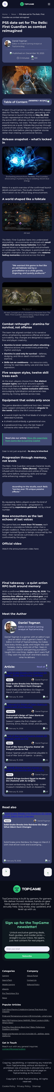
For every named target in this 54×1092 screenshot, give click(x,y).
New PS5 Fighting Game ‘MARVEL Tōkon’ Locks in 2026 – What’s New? (25, 1021)
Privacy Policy (24, 1086)
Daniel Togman (29, 622)
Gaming (5, 976)
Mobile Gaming (8, 984)
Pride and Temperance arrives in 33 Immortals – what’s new (27, 1016)
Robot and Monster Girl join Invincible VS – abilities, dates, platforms (26, 1035)
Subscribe (27, 956)
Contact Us (31, 980)
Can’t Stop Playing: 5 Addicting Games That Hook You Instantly (24, 1010)
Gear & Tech (7, 980)
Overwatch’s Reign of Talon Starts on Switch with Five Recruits (25, 716)
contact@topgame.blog (13, 1049)
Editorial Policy (33, 984)
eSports (5, 989)
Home (5, 14)
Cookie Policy (8, 1086)
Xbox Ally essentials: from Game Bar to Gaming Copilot (26, 439)
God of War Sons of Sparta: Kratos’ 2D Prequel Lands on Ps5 (25, 748)
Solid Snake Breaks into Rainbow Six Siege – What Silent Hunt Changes (24, 685)
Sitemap (36, 1086)
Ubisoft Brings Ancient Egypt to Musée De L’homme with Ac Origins (25, 779)
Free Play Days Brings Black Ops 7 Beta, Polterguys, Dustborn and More (23, 1028)
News (13, 14)
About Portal (32, 976)
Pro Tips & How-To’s (10, 993)
